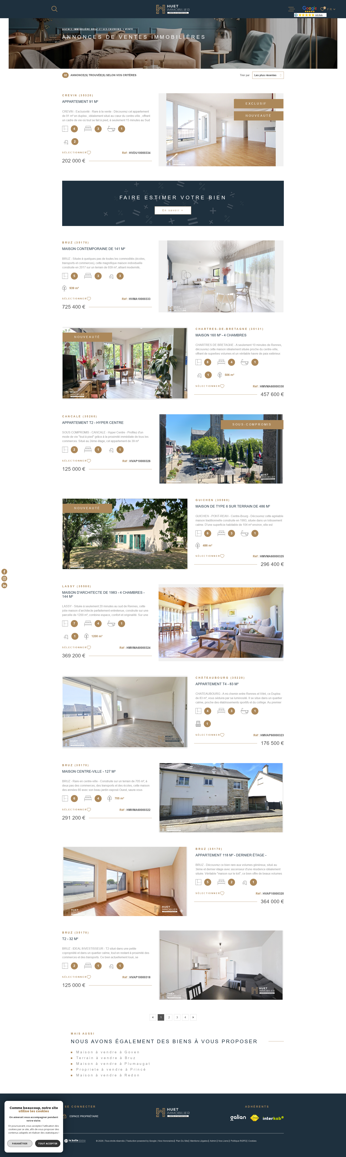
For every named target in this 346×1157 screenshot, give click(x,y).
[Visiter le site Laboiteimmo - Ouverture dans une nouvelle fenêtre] (74, 1141)
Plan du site (182, 1141)
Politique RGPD (238, 1141)
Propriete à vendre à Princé (111, 1069)
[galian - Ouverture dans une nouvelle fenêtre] (238, 1117)
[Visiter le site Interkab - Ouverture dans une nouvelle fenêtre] (273, 1118)
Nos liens (223, 1141)
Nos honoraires (166, 1141)
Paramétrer (20, 1143)
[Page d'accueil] (173, 9)
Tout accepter (47, 1143)
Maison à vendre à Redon (108, 1075)
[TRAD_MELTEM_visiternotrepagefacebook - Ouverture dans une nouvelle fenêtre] (4, 571)
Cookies (252, 1141)
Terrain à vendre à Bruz (106, 1058)
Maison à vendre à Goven (108, 1052)
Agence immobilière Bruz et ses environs (91, 29)
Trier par (245, 75)
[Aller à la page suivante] (193, 1017)
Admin (213, 1141)
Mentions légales (199, 1141)
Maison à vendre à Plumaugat (113, 1064)
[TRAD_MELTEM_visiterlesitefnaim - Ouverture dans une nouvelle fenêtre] (254, 1118)
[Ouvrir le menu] (291, 9)
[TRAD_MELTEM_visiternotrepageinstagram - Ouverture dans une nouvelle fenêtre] (4, 578)
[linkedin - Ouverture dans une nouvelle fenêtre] (4, 585)
